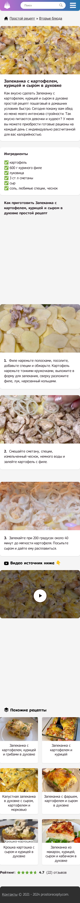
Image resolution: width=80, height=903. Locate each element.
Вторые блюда (50, 18)
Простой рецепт (22, 18)
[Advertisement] (40, 262)
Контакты (9, 894)
